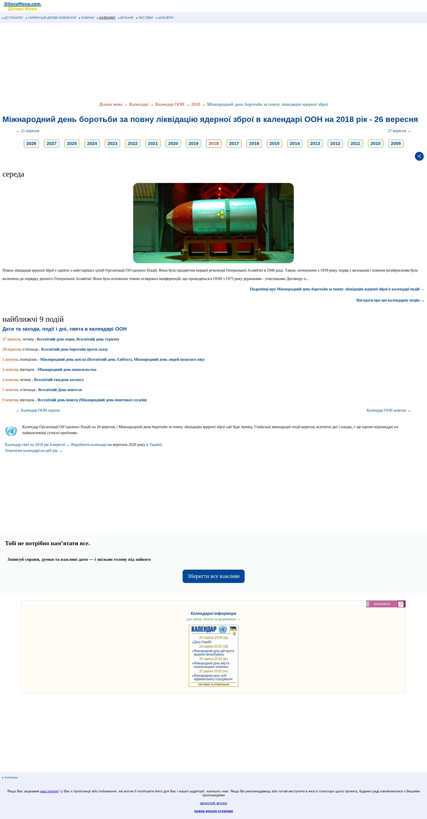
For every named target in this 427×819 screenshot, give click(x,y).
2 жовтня (10, 369)
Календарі (139, 104)
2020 (173, 143)
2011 (355, 143)
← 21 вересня (27, 131)
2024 (92, 143)
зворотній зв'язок (213, 803)
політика (11, 777)
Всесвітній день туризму (97, 339)
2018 (195, 104)
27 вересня (11, 339)
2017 (234, 143)
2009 (396, 143)
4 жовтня (10, 380)
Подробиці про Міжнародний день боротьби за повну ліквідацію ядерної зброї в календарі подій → (337, 289)
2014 (295, 143)
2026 (31, 143)
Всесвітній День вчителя (60, 390)
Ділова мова (110, 104)
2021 (153, 143)
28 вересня (11, 349)
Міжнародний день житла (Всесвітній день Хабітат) (86, 359)
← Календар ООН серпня (38, 410)
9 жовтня (10, 400)
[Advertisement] (148, 62)
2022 (133, 143)
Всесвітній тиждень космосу (59, 380)
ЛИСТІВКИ (146, 18)
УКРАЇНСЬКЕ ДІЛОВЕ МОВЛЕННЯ (52, 18)
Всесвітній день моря (55, 339)
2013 (315, 143)
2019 (193, 143)
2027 (52, 143)
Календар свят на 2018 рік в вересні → (37, 444)
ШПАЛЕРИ (166, 18)
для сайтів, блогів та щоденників (213, 619)
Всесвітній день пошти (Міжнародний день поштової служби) (92, 400)
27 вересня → (399, 131)
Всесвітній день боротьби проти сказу (74, 349)
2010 (376, 143)
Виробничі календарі (89, 444)
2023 (112, 143)
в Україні (154, 444)
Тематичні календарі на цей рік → (34, 450)
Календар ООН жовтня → (389, 410)
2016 (254, 143)
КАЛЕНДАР (107, 18)
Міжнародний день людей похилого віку (169, 359)
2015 (274, 143)
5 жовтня (10, 390)
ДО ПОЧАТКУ (14, 18)
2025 (72, 143)
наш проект (49, 791)
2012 (335, 143)
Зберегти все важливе (214, 576)
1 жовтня (10, 359)
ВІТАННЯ (127, 18)
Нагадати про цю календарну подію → (390, 300)
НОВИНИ (87, 18)
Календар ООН (169, 104)
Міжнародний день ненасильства (67, 369)
